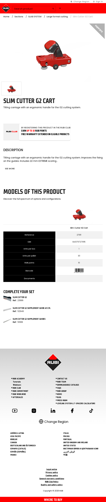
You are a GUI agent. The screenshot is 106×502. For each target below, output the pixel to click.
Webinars (17, 385)
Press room (62, 400)
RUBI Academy (19, 379)
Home (6, 16)
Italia (66, 433)
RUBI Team (61, 382)
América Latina (17, 433)
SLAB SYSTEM (34, 16)
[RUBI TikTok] (91, 411)
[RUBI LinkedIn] (53, 411)
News (59, 394)
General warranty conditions (51, 478)
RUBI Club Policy (51, 482)
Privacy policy (52, 472)
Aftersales (18, 397)
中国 (65, 455)
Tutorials (17, 382)
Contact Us (62, 379)
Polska (66, 436)
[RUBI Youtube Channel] (14, 411)
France (13, 455)
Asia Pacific (15, 436)
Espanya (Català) (18, 449)
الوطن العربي (69, 452)
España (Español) (18, 452)
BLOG (59, 397)
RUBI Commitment (20, 391)
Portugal (67, 439)
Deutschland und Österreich (23, 445)
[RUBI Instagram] (33, 411)
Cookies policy (52, 475)
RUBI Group (61, 391)
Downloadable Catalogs (68, 385)
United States (69, 445)
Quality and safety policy (52, 485)
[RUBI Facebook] (72, 411)
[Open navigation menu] (60, 8)
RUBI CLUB (17, 388)
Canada (13, 442)
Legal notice (51, 469)
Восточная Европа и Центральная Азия (80, 449)
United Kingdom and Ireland (75, 442)
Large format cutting (57, 16)
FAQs (59, 388)
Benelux (13, 439)
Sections (18, 16)
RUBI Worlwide (19, 394)
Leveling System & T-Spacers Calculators (76, 403)
